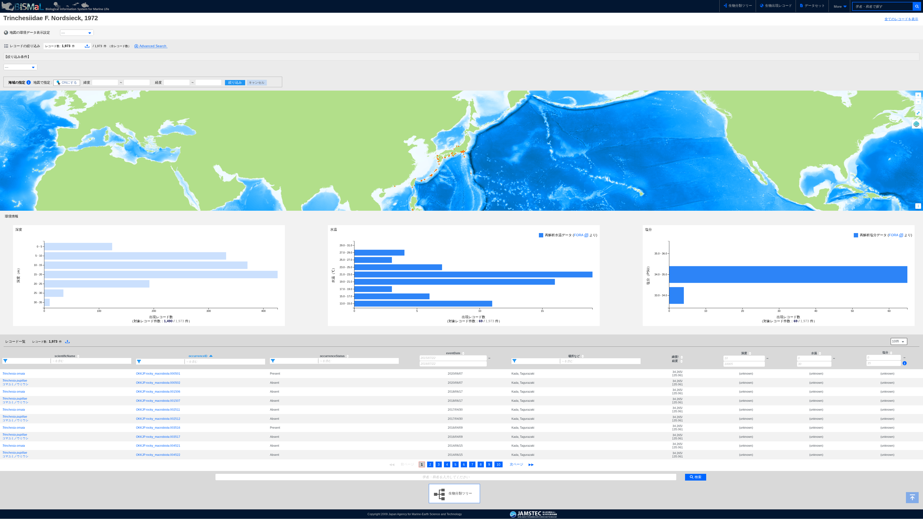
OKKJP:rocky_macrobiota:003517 (158, 437)
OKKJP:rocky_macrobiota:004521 (158, 445)
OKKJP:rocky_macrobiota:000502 (158, 382)
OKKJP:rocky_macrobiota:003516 (158, 427)
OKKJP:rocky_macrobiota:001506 (158, 391)
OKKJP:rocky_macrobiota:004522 (158, 455)
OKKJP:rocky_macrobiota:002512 (158, 418)
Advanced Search (152, 46)
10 (498, 464)
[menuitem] (839, 6)
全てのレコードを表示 (901, 19)
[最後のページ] (531, 464)
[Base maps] (916, 124)
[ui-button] (917, 6)
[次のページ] (516, 464)
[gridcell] (67, 373)
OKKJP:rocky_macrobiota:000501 (158, 373)
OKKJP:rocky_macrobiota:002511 (158, 409)
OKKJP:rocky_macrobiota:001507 (158, 400)
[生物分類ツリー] (454, 486)
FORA (578, 235)
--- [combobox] (63, 33)
